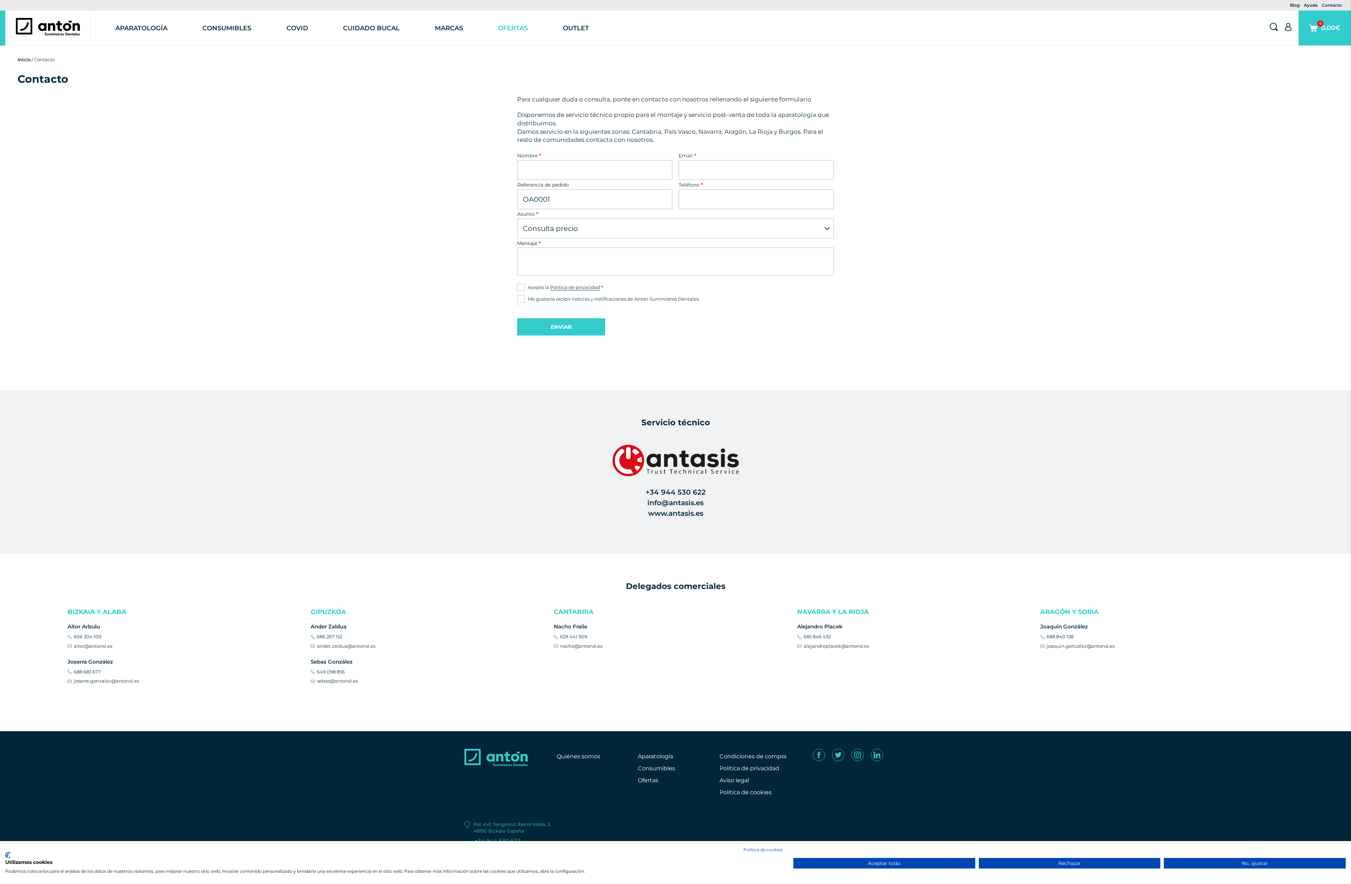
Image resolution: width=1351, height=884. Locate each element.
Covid (297, 28)
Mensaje (529, 243)
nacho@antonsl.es (581, 646)
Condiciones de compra (752, 756)
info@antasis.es (675, 503)
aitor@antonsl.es (93, 646)
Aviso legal (734, 780)
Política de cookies (745, 792)
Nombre (529, 155)
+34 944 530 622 (676, 492)
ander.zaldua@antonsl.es (346, 646)
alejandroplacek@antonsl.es (836, 646)
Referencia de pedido (543, 185)
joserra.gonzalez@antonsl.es (106, 681)
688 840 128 (1060, 636)
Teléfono (691, 185)
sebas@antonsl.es (337, 681)
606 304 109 (87, 636)
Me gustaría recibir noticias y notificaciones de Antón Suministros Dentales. (614, 299)
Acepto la (565, 287)
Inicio (24, 59)
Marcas (449, 28)
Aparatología (141, 28)
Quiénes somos (578, 756)
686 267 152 (329, 636)
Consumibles (226, 28)
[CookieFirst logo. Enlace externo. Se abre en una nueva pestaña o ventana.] (8, 855)
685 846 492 (817, 636)
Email (687, 155)
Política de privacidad (575, 287)
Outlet (576, 28)
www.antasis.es (675, 513)
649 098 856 (331, 672)
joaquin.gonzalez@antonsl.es (1081, 646)
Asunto (527, 214)
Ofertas (513, 28)
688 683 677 (87, 672)
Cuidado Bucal (371, 28)
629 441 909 (573, 636)
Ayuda (1311, 5)
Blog (1295, 5)
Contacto (1332, 5)
